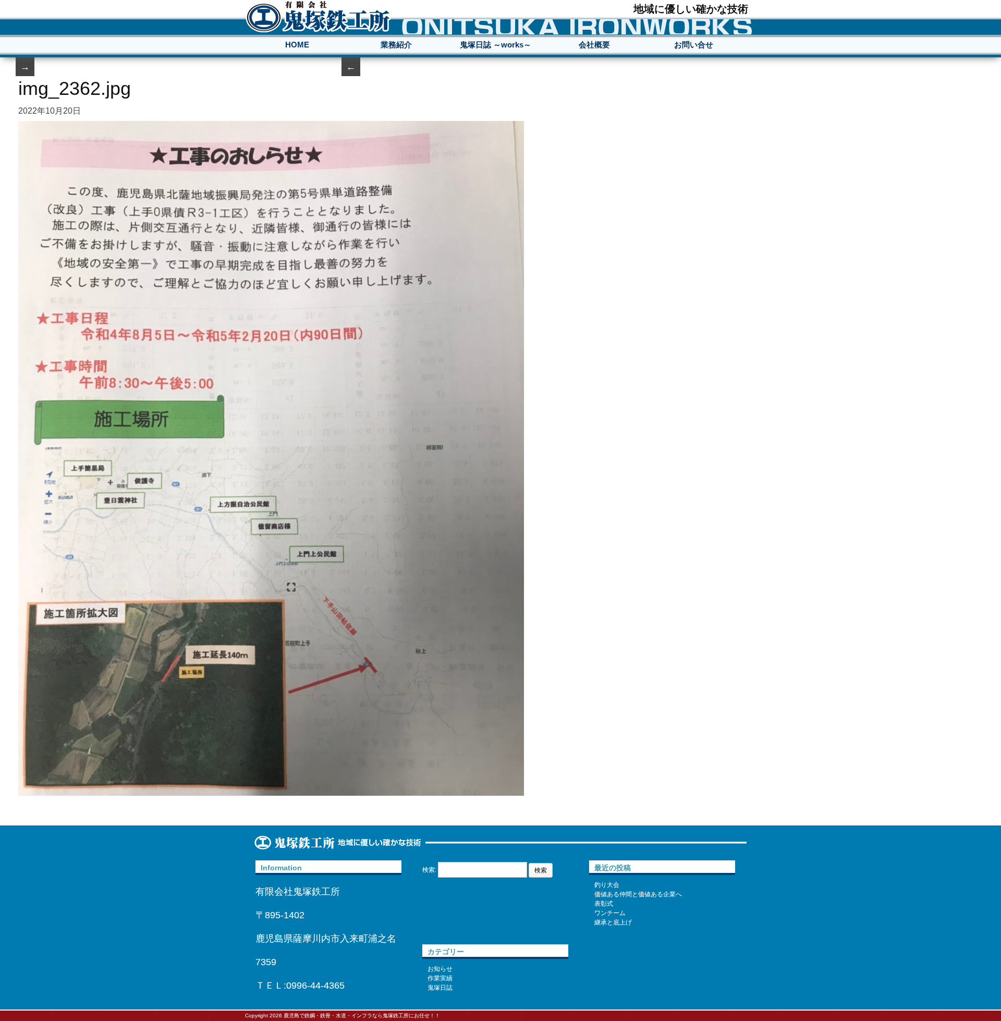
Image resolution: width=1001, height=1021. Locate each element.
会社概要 (594, 44)
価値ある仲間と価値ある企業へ (638, 894)
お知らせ (440, 969)
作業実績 (440, 978)
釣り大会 (606, 885)
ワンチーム (610, 913)
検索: (429, 869)
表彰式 (603, 903)
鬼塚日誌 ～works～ (495, 44)
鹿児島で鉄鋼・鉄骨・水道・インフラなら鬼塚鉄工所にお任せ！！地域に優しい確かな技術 (318, 16)
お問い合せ (693, 44)
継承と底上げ (613, 922)
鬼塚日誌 (440, 987)
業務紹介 (396, 44)
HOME (297, 44)
